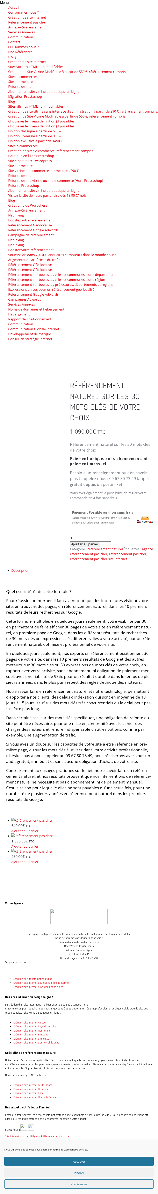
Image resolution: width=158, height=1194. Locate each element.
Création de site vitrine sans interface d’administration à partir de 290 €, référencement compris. (83, 111)
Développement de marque (29, 334)
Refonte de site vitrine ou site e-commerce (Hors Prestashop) (55, 180)
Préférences (79, 1184)
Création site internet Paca (28, 1093)
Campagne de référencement (31, 235)
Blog (11, 101)
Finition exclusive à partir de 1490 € (35, 141)
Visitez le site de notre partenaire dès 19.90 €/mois (47, 195)
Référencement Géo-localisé (30, 264)
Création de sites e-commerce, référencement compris (50, 151)
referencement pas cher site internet (98, 559)
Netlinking (16, 215)
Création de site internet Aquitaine (32, 979)
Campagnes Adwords (24, 299)
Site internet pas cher (17, 1136)
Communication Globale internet (33, 329)
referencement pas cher (127, 554)
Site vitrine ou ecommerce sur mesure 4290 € (43, 170)
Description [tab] (20, 570)
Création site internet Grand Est (31, 1038)
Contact (14, 42)
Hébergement (19, 314)
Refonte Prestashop (23, 185)
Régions (36, 1136)
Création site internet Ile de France (32, 1085)
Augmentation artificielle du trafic (34, 260)
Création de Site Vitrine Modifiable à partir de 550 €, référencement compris (67, 71)
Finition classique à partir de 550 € (34, 131)
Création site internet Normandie (32, 1030)
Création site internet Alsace (29, 1022)
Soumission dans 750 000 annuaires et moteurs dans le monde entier (62, 255)
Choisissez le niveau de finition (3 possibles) (42, 121)
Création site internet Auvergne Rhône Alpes (38, 987)
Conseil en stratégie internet (30, 339)
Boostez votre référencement (31, 220)
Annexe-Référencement (26, 27)
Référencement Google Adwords (33, 294)
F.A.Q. (12, 57)
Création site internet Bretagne (30, 1034)
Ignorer (79, 1173)
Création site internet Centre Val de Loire (36, 1042)
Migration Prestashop (25, 96)
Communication (20, 37)
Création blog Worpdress (27, 205)
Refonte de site (19, 86)
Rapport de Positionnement (29, 319)
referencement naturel (105, 549)
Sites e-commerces (23, 146)
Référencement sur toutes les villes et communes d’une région (56, 279)
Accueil (13, 7)
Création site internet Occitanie (31, 1089)
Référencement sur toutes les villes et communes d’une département (62, 274)
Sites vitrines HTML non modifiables (36, 106)
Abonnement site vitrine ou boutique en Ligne (43, 91)
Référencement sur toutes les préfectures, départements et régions (60, 284)
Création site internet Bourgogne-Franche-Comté (41, 983)
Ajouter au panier (84, 544)
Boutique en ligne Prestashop (31, 156)
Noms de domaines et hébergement (36, 309)
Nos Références (20, 52)
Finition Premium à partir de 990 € (34, 136)
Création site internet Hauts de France (35, 1097)
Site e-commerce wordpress (30, 161)
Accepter (79, 1161)
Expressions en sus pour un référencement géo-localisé (51, 289)
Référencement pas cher (27, 22)
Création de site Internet (27, 17)
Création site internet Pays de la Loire (34, 1026)
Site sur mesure (20, 81)
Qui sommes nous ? (23, 12)
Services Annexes (21, 32)
